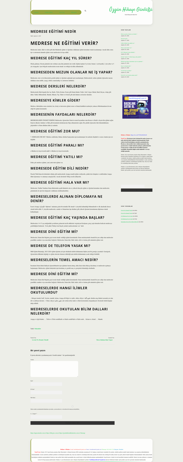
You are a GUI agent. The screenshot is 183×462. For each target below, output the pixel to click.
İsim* (31, 381)
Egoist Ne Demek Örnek (126, 210)
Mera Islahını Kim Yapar (104, 340)
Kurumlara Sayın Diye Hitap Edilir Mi (129, 221)
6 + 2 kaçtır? (33, 413)
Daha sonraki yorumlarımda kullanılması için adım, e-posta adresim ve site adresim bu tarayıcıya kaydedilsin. (54, 409)
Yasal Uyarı (62, 12)
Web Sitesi (32, 397)
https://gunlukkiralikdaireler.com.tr (69, 433)
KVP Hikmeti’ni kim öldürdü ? (128, 52)
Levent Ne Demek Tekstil (40, 340)
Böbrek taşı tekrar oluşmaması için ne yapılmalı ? (132, 61)
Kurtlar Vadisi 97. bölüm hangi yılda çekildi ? (131, 57)
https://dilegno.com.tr (52, 433)
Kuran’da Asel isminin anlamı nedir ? (129, 75)
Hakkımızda (73, 12)
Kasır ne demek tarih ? (126, 66)
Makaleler (37, 328)
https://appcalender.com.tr (38, 433)
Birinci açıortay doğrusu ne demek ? (129, 34)
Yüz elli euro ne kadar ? (126, 70)
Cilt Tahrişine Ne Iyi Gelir (127, 216)
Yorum (32, 359)
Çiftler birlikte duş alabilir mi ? (128, 43)
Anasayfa (36, 12)
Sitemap (82, 433)
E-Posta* (32, 389)
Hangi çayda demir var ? (126, 47)
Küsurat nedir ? (124, 38)
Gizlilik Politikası (49, 12)
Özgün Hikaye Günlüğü (130, 9)
